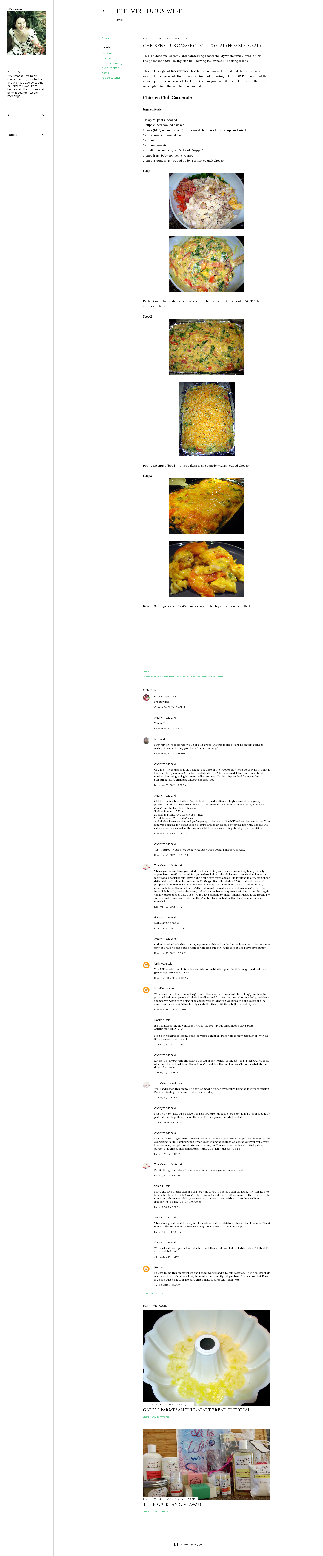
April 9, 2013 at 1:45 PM (166, 1256)
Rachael (159, 1020)
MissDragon (162, 988)
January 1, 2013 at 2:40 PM (168, 1044)
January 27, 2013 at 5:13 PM (169, 1097)
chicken (107, 53)
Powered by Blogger (191, 1544)
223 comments (160, 1511)
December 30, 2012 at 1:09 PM (170, 1009)
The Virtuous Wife (148, 11)
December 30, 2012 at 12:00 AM (171, 977)
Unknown (160, 963)
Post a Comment (153, 1293)
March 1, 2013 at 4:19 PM (167, 1175)
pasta (105, 73)
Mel (156, 739)
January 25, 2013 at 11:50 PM (169, 1072)
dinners (106, 58)
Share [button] (105, 38)
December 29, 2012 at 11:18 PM (170, 906)
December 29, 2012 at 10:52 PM (171, 833)
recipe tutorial (111, 77)
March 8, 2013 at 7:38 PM (168, 1231)
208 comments (160, 1416)
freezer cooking (112, 63)
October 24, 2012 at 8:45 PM (169, 707)
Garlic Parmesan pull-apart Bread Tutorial (196, 1410)
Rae (156, 1267)
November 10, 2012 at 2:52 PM (170, 785)
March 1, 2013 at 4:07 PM (167, 1154)
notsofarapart (163, 696)
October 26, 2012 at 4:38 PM (169, 753)
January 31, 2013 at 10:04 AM (170, 1122)
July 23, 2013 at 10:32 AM (167, 1285)
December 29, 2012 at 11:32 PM (170, 928)
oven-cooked (110, 68)
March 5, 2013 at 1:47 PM (167, 1207)
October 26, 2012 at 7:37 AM (169, 728)
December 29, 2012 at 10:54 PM (171, 855)
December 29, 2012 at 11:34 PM (170, 953)
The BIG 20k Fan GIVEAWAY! (172, 1504)
